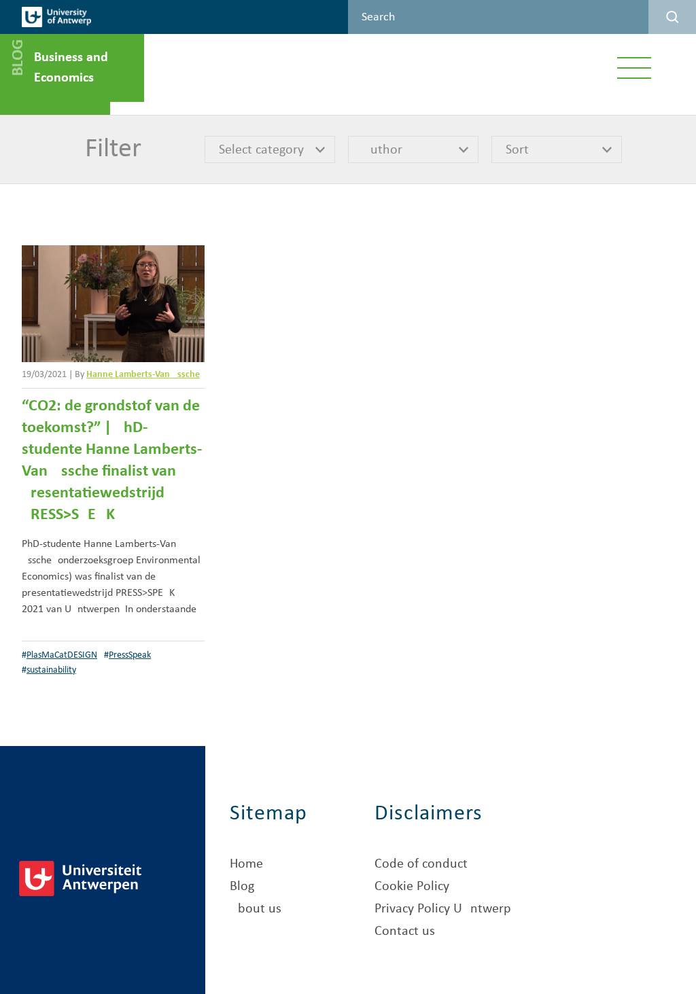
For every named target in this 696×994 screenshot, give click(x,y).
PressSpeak (130, 655)
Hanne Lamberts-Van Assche (143, 375)
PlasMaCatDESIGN (62, 655)
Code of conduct (421, 864)
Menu (634, 68)
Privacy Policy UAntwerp (443, 909)
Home (246, 864)
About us (255, 909)
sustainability (51, 670)
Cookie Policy (412, 886)
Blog (242, 886)
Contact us (405, 931)
